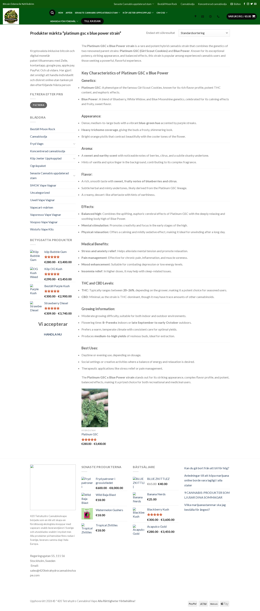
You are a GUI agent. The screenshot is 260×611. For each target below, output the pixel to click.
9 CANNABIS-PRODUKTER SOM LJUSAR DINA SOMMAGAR (207, 495)
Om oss (160, 12)
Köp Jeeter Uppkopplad (137, 12)
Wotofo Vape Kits (42, 229)
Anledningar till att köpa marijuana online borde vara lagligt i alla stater (206, 480)
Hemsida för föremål (63, 21)
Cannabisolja (188, 4)
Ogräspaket (38, 165)
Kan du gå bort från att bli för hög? (206, 468)
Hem (60, 12)
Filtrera (38, 105)
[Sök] (52, 13)
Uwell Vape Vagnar (42, 200)
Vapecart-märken (41, 207)
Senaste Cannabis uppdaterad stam (133, 4)
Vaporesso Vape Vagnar (45, 214)
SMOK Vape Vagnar (43, 185)
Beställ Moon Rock (167, 4)
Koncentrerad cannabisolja (212, 4)
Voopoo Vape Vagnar (44, 222)
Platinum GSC (89, 434)
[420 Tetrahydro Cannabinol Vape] (23, 16)
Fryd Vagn (36, 143)
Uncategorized (40, 192)
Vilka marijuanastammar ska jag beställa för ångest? (205, 507)
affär (69, 12)
